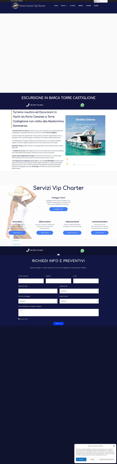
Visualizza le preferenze (106, 459)
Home (56, 5)
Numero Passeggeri (24, 296)
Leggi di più (16, 244)
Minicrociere (44, 222)
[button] (114, 446)
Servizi (63, 5)
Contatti (88, 5)
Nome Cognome (23, 276)
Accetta (81, 459)
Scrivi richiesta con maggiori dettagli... (30, 306)
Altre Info (16, 240)
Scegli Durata (64, 296)
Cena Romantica (100, 222)
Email (75, 276)
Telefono (48, 276)
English (96, 5)
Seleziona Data (22, 286)
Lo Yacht (72, 5)
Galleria (80, 5)
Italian (98, 1)
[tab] (58, 241)
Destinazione (63, 286)
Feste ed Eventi (72, 222)
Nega (92, 459)
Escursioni (17, 222)
